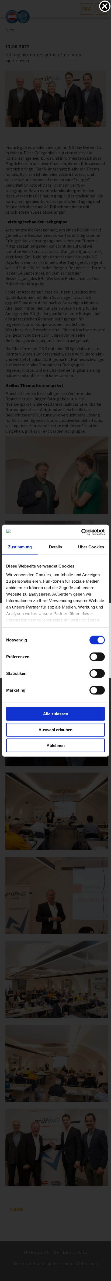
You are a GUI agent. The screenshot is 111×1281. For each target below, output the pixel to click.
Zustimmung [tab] (20, 547)
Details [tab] (55, 547)
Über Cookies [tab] (91, 547)
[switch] (97, 657)
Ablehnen (56, 745)
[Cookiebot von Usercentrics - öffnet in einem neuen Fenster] (81, 531)
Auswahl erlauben (55, 729)
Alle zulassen (55, 714)
